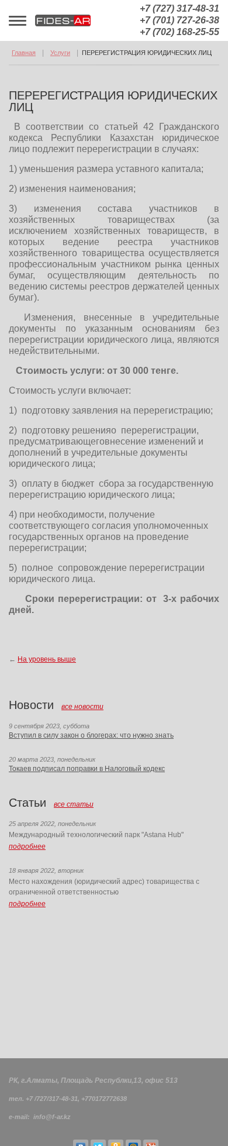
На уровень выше (47, 659)
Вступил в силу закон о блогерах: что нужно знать (91, 735)
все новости (82, 707)
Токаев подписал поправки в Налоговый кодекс (87, 769)
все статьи (74, 804)
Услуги (60, 52)
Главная (24, 52)
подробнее (27, 846)
